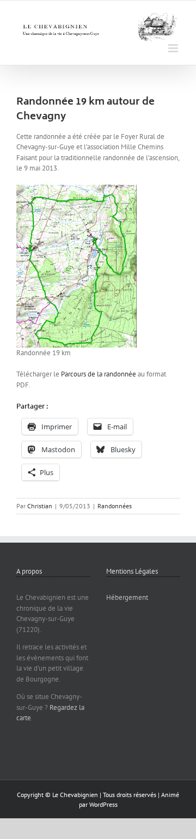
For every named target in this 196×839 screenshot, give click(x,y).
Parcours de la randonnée (98, 374)
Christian (39, 506)
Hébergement (127, 597)
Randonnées (114, 506)
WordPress (103, 804)
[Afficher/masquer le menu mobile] (174, 48)
